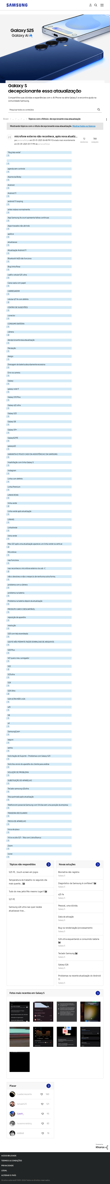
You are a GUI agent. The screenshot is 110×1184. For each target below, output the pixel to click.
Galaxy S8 (12, 422)
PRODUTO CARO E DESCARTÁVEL (21, 609)
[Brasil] (16, 5)
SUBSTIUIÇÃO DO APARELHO (20, 780)
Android (11, 185)
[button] (20, 1012)
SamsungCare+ (14, 731)
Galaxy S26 (63, 964)
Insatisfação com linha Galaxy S (21, 462)
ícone (10, 854)
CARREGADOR (14, 291)
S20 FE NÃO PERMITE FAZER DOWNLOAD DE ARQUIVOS (31, 642)
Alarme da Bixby (14, 177)
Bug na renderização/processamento (75, 928)
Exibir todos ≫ (30, 864)
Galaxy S (61, 876)
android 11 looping (15, 201)
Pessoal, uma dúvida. (68, 905)
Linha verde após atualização (19, 511)
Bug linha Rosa (14, 267)
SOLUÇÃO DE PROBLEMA (18, 772)
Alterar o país (8, 1175)
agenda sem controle (16, 169)
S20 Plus (11, 650)
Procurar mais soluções (79, 864)
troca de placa (13, 829)
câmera (11, 332)
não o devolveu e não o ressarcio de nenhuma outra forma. (32, 576)
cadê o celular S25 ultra (17, 275)
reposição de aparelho (17, 617)
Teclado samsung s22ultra (18, 789)
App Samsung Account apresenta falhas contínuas (28, 218)
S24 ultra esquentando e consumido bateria (78, 939)
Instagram (12, 470)
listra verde (12, 536)
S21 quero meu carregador (18, 658)
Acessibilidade (8, 1156)
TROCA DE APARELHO (17, 821)
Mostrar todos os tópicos (83, 126)
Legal (4, 1170)
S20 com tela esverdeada (18, 634)
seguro (10, 740)
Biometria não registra (68, 872)
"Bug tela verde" (14, 152)
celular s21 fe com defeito (18, 299)
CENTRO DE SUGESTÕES (18, 307)
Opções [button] (102, 119)
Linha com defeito (15, 479)
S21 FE (12, 899)
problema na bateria (16, 593)
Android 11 (12, 193)
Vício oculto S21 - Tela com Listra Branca (24, 837)
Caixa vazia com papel (17, 283)
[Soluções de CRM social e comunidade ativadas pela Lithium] (102, 1146)
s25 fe (61, 894)
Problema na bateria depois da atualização (25, 601)
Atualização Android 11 (17, 250)
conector (11, 315)
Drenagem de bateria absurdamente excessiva (26, 364)
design (10, 356)
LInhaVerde (12, 528)
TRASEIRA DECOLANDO (17, 813)
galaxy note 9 (13, 389)
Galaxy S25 (12, 413)
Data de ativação (66, 917)
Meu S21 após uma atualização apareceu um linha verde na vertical (35, 544)
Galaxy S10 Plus (14, 397)
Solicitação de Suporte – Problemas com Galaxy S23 (29, 756)
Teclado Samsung (66, 953)
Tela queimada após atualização (21, 797)
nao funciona (13, 560)
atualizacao (12, 242)
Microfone (12, 552)
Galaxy (10, 381)
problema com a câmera (18, 585)
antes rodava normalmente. (19, 209)
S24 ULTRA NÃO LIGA (16, 699)
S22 (9, 666)
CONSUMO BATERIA (16, 324)
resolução (12, 625)
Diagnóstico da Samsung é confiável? (76, 883)
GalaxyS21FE (13, 438)
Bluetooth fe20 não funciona (19, 258)
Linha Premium (14, 487)
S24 (9, 683)
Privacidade (7, 1165)
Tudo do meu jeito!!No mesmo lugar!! (27, 891)
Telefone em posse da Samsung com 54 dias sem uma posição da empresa (38, 805)
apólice (11, 234)
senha (10, 748)
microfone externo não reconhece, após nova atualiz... (45, 136)
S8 (9, 715)
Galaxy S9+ (12, 430)
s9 (9, 723)
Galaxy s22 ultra (14, 405)
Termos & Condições (11, 1161)
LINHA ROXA (13, 495)
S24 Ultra (11, 691)
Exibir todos (55, 993)
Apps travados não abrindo (19, 226)
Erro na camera (14, 373)
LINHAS (11, 519)
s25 (9, 707)
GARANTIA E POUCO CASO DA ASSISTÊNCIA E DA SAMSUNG (32, 454)
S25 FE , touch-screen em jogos (23, 872)
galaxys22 (12, 446)
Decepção (12, 348)
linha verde (12, 503)
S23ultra (11, 674)
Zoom (10, 846)
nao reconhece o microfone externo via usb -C (26, 568)
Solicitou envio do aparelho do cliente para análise (28, 764)
